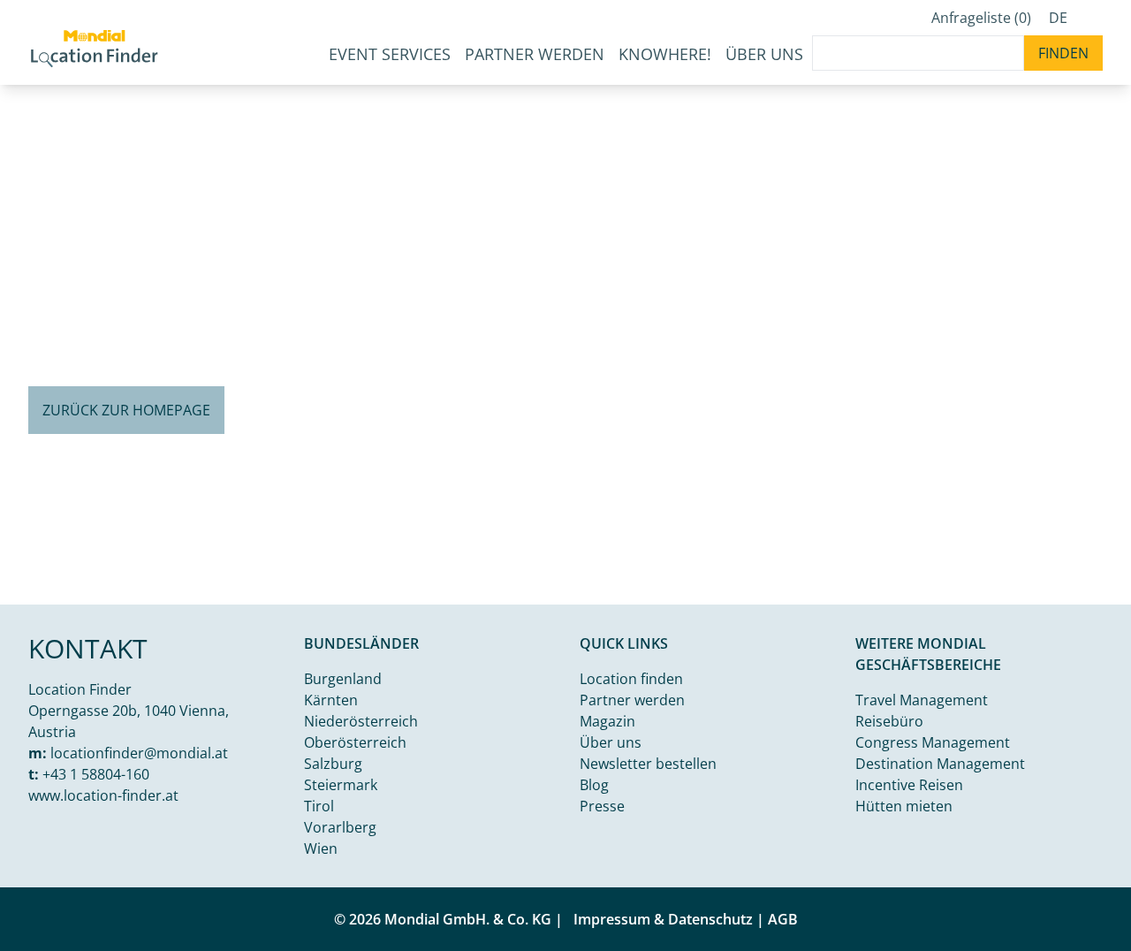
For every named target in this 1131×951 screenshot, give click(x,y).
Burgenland (343, 679)
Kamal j (1042, 589)
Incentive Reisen (909, 785)
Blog (594, 785)
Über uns (610, 742)
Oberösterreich (355, 742)
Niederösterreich (361, 721)
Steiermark (340, 785)
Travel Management (921, 700)
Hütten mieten (904, 806)
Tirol (319, 806)
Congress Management (932, 742)
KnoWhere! (665, 54)
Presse (602, 806)
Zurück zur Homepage (126, 410)
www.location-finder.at (103, 795)
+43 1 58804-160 (95, 774)
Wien (321, 848)
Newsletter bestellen (648, 763)
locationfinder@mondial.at (139, 753)
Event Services (390, 54)
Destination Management (940, 763)
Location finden (631, 679)
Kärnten (331, 700)
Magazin (607, 721)
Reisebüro (889, 721)
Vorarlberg (340, 827)
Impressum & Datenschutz (663, 919)
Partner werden (534, 54)
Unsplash (1101, 589)
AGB (783, 919)
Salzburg (333, 763)
